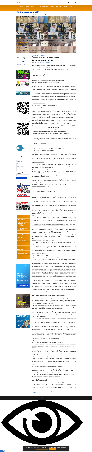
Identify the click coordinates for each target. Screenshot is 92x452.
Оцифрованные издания (22, 246)
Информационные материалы (39, 394)
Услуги (36, 6)
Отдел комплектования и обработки (42, 62)
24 (17, 64)
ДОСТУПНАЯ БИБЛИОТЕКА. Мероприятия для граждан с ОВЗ (23, 257)
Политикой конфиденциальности (42, 449)
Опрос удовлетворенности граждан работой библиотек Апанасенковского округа (23, 224)
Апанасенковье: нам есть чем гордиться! (22, 243)
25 (18, 64)
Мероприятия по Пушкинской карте (22, 9)
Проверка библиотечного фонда (43, 61)
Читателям (52, 6)
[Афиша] (23, 74)
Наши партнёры (20, 234)
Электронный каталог (44, 6)
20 (20, 62)
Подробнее (18, 22)
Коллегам (65, 6)
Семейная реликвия (21, 240)
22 (23, 62)
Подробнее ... (34, 392)
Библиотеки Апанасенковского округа (22, 253)
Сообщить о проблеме (23, 285)
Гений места (19, 232)
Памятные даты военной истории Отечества (22, 229)
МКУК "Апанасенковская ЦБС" (27, 12)
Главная (27, 394)
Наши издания (58, 6)
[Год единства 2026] (23, 190)
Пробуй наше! (20, 237)
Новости (27, 6)
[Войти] (75, 2)
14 (22, 61)
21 (22, 62)
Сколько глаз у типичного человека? (21, 173)
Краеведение (20, 249)
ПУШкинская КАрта (21, 219)
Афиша (32, 6)
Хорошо (52, 449)
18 (18, 62)
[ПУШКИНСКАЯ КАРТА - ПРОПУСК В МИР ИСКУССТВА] (23, 82)
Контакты (71, 6)
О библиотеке (21, 6)
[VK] (17, 2)
